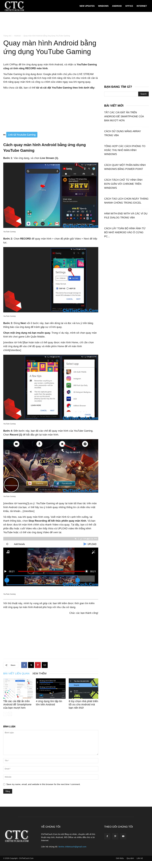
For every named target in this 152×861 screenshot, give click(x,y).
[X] (31, 665)
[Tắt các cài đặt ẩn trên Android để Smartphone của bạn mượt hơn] (18, 688)
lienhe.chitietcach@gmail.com (72, 846)
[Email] (45, 665)
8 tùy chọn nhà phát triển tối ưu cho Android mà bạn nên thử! (83, 704)
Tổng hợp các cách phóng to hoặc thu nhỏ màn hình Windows (124, 150)
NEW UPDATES (87, 6)
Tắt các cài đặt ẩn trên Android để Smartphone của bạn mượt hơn (17, 704)
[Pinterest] (38, 665)
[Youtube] (123, 836)
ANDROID (117, 6)
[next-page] (10, 714)
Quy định (130, 858)
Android (17, 36)
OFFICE (129, 6)
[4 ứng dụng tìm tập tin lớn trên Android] (50, 688)
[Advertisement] (76, 23)
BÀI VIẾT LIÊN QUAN (16, 673)
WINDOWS (103, 6)
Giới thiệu (120, 858)
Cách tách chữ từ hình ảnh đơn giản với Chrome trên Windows (123, 183)
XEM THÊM (39, 673)
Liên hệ (140, 858)
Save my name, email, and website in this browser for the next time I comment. (43, 784)
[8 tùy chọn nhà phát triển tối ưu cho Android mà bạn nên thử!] (83, 688)
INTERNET (142, 6)
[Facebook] (24, 665)
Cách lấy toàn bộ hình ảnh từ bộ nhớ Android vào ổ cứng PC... (125, 232)
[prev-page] (5, 714)
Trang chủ (7, 36)
